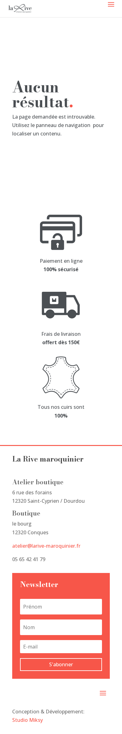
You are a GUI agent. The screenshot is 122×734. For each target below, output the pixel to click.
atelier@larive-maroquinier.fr (46, 545)
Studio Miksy (27, 720)
